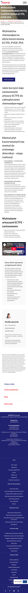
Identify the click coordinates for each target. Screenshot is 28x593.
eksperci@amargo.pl (10, 328)
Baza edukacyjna (14, 562)
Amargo (3, 21)
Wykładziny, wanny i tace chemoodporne (14, 535)
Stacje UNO (14, 543)
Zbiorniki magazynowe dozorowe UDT (14, 491)
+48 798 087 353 (14, 422)
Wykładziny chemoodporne (14, 21)
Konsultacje (14, 569)
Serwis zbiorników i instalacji (14, 540)
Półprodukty (14, 551)
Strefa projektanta (11, 390)
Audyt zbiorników (14, 488)
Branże (14, 503)
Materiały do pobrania (14, 480)
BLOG (14, 574)
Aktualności (14, 477)
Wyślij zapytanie (8, 79)
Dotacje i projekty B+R (14, 470)
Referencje (8, 404)
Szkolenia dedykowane (14, 567)
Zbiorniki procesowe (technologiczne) (14, 496)
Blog (6, 397)
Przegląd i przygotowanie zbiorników (14, 538)
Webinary (14, 564)
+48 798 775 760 (14, 427)
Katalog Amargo (14, 577)
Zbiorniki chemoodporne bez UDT (14, 493)
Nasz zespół (14, 465)
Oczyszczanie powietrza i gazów (14, 546)
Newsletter (14, 572)
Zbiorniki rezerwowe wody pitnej (14, 515)
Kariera (14, 472)
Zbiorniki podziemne (14, 498)
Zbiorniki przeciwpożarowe (14, 512)
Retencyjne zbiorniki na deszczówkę (14, 522)
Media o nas (14, 475)
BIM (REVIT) (14, 524)
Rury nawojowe (14, 501)
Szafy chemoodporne (14, 548)
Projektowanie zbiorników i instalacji (14, 533)
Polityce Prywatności (11, 372)
